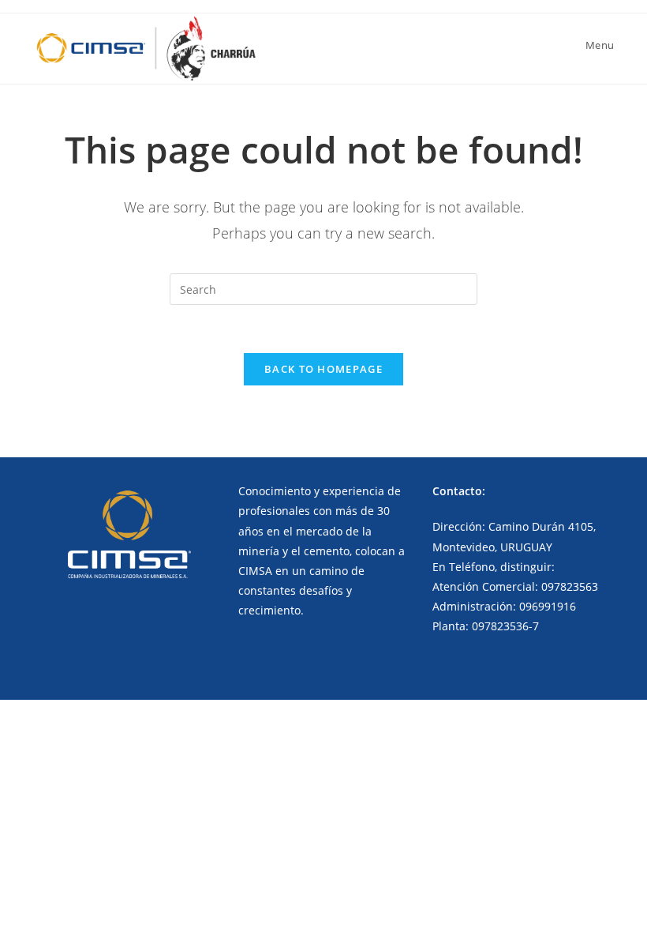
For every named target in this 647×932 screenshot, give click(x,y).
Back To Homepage (323, 369)
